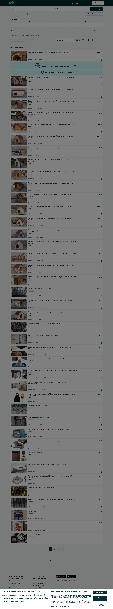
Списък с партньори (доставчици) (60, 606)
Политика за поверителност (16, 601)
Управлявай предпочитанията (100, 605)
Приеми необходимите (100, 598)
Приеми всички (100, 592)
